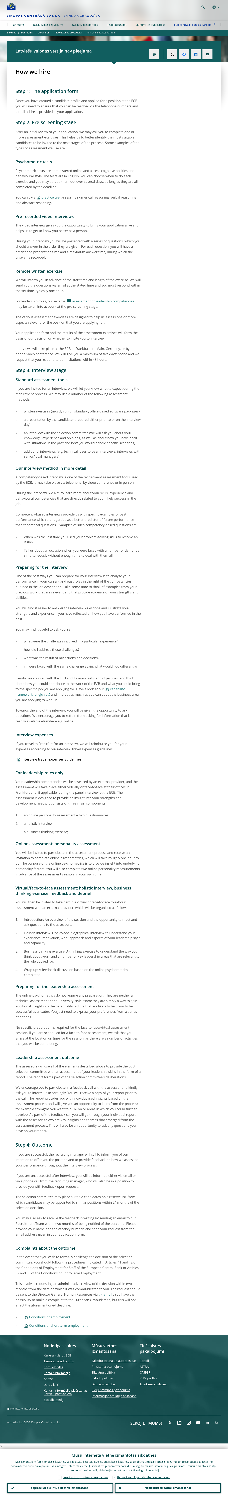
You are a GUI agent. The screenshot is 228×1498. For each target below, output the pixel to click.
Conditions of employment (49, 1317)
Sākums (11, 33)
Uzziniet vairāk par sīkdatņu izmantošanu (143, 1477)
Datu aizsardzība (103, 1384)
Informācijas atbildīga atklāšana (114, 1396)
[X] (170, 1423)
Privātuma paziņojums (107, 1366)
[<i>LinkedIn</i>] (179, 1423)
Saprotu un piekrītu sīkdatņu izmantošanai (60, 1488)
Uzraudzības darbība (85, 25)
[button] (209, 7)
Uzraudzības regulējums (48, 25)
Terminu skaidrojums (59, 1361)
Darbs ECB (44, 33)
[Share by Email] (207, 54)
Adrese (48, 1379)
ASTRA (144, 1366)
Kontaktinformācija (57, 1373)
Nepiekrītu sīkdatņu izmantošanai (168, 1488)
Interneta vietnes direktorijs (24, 1409)
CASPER (145, 1372)
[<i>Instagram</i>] (189, 1423)
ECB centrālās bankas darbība (192, 25)
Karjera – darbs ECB (57, 1355)
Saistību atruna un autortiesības (114, 1361)
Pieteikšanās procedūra (68, 33)
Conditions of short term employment (58, 1326)
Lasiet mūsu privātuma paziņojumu (85, 1477)
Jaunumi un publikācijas (150, 25)
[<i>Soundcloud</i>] (207, 1423)
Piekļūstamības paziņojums (111, 1390)
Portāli (144, 1361)
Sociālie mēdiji (54, 1399)
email (108, 1294)
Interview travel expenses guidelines (51, 759)
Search (203, 7)
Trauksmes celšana (153, 1384)
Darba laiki (51, 1384)
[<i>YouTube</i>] (198, 1423)
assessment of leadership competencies (103, 301)
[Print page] (154, 54)
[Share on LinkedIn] (196, 54)
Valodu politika (102, 1378)
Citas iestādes (53, 1367)
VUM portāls (148, 1378)
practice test (50, 197)
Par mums (18, 25)
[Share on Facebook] (184, 54)
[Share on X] (172, 54)
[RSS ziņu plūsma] (217, 1423)
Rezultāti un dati (117, 25)
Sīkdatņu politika (103, 1372)
